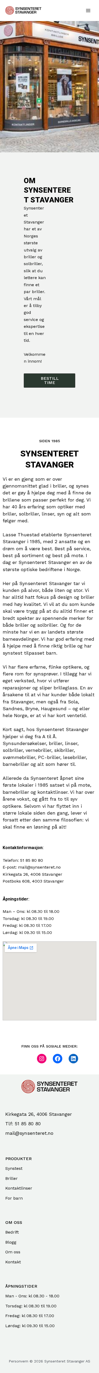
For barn (14, 1198)
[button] (49, 380)
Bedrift (12, 1232)
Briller (11, 1178)
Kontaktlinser (18, 1188)
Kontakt (13, 1261)
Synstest (13, 1168)
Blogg (10, 1242)
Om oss (12, 1251)
